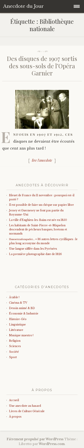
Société (14, 351)
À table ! (14, 297)
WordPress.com (52, 444)
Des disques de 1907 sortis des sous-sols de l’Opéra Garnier (42, 65)
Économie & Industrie (23, 313)
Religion (14, 340)
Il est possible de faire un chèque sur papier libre (41, 204)
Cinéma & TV (18, 302)
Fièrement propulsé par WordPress (35, 439)
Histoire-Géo (17, 319)
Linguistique (17, 324)
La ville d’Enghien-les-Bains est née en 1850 (38, 220)
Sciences (15, 346)
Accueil (14, 400)
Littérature (16, 330)
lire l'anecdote (42, 160)
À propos (15, 416)
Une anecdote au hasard (25, 405)
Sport (13, 357)
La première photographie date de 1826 (35, 254)
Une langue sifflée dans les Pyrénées (33, 248)
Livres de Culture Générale (27, 411)
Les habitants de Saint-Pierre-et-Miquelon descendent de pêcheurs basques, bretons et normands (38, 229)
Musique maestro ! (21, 335)
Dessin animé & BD (22, 308)
